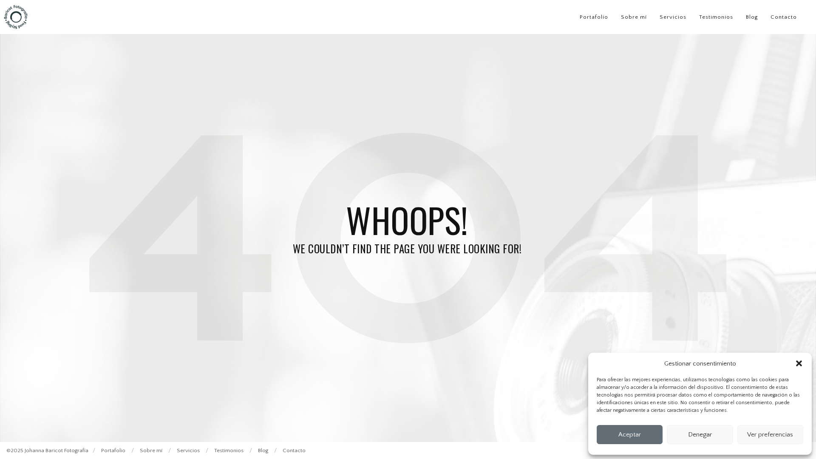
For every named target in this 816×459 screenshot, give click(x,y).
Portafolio (594, 17)
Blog (752, 17)
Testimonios (716, 17)
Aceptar (629, 434)
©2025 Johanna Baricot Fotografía (47, 450)
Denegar (700, 434)
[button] (799, 363)
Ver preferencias (770, 434)
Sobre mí (634, 17)
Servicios (673, 17)
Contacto (784, 17)
